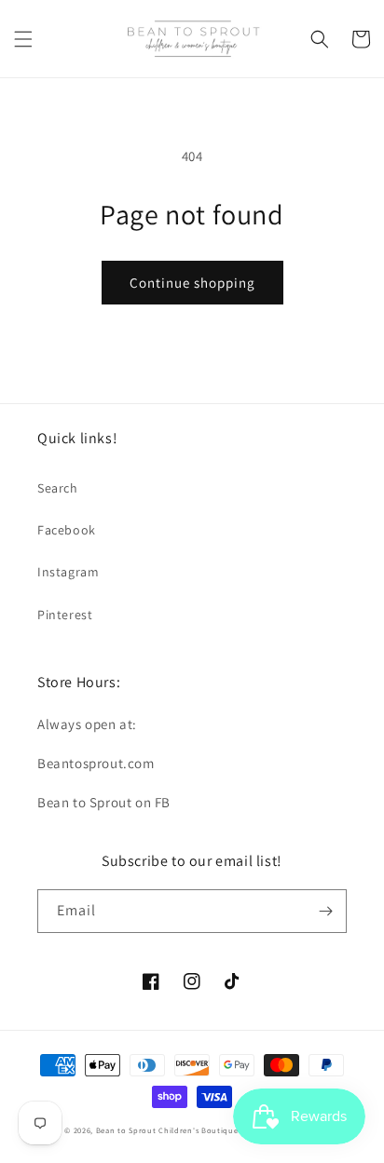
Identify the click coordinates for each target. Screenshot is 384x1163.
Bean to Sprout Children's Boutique (167, 1130)
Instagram (68, 571)
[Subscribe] (325, 911)
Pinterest (64, 614)
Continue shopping (192, 282)
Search (57, 488)
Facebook (66, 529)
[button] (23, 39)
